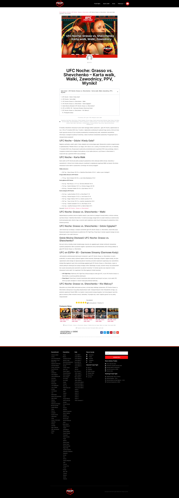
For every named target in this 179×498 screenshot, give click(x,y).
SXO (127, 491)
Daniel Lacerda (96, 120)
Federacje (120, 3)
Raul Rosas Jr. (80, 123)
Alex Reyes (68, 120)
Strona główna (62, 12)
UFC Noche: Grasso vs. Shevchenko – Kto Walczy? (75, 110)
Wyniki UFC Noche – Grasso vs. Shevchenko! (77, 208)
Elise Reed (116, 120)
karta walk (87, 327)
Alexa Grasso (74, 120)
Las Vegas (105, 325)
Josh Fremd (100, 121)
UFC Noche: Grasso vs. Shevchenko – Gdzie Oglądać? (76, 103)
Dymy (113, 3)
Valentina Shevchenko (109, 123)
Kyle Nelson (112, 121)
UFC (92, 124)
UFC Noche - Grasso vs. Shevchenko (80, 12)
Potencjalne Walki (94, 327)
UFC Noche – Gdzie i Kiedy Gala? (71, 97)
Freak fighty (97, 3)
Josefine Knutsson (93, 121)
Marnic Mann (73, 123)
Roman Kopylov (86, 123)
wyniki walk (100, 327)
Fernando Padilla (65, 121)
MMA (114, 325)
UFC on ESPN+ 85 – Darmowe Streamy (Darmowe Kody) (77, 108)
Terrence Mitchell (94, 123)
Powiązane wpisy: (68, 112)
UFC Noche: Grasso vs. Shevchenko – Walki (74, 101)
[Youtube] (127, 3)
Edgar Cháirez (111, 120)
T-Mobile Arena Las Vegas (93, 325)
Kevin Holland (107, 121)
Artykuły (69, 12)
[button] (101, 332)
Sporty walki (106, 3)
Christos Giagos (89, 120)
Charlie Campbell (81, 120)
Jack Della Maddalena (74, 121)
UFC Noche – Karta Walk (69, 99)
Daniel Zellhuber (103, 120)
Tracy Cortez (101, 123)
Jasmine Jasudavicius (84, 121)
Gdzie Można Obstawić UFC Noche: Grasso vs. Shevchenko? (78, 106)
